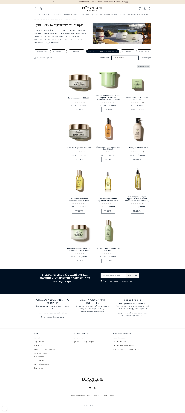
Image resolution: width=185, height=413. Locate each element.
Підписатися (132, 275)
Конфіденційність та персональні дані (127, 349)
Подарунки (67, 14)
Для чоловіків (124, 14)
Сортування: (104, 58)
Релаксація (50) (144, 51)
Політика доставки (120, 342)
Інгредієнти (38, 345)
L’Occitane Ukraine (95, 406)
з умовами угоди (126, 281)
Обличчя (85, 14)
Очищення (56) (41, 51)
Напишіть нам (78, 338)
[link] (78, 89)
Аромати (114, 14)
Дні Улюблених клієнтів (42, 364)
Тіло (91, 14)
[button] (36, 8)
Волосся (106, 14)
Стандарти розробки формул (44, 349)
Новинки (76, 14)
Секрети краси (39, 342)
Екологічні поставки (41, 353)
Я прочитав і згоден (117, 281)
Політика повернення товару (123, 345)
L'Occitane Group (40, 360)
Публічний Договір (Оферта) (83, 342)
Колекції (144, 14)
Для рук (98, 14)
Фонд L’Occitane (93, 396)
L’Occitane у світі (108, 396)
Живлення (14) (127, 51)
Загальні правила (119, 338)
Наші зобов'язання (40, 357)
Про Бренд (134, 14)
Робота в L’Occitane (77, 396)
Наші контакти (39, 368)
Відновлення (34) (76, 51)
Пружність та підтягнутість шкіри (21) (102, 51)
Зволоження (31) (58, 51)
